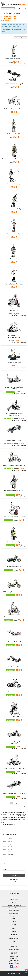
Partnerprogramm (14, 916)
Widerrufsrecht (14, 902)
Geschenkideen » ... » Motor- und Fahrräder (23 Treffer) (14, 814)
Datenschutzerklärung (14, 910)
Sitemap (14, 921)
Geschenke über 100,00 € (8, 854)
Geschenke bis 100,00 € (8, 852)
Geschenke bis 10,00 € (7, 841)
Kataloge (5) (17, 13)
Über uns (14, 918)
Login (4, 863)
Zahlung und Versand (14, 908)
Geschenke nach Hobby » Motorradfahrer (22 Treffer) (13, 817)
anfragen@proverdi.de (15, 962)
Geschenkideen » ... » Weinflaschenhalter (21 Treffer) (13, 819)
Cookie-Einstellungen (14, 913)
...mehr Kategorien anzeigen (8, 824)
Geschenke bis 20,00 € (7, 844)
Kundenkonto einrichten (14, 882)
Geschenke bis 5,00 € (7, 838)
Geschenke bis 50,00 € (7, 849)
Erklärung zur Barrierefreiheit (14, 905)
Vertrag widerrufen (14, 899)
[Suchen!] (14, 9)
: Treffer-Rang (20, 37)
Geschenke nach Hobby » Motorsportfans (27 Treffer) (13, 812)
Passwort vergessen (14, 879)
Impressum (14, 897)
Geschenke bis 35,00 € (7, 846)
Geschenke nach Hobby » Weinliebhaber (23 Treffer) (13, 815)
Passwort (5, 869)
